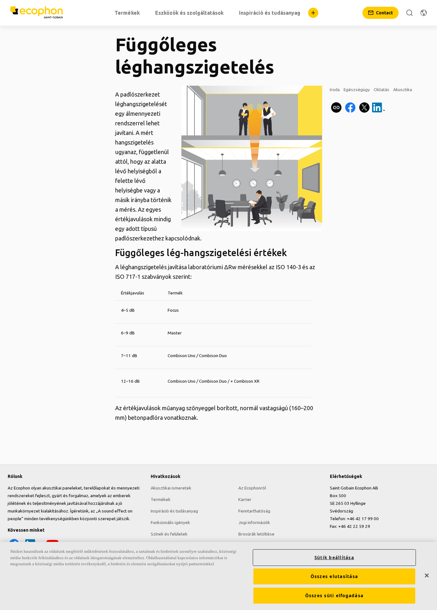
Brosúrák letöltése (256, 533)
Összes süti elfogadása (334, 595)
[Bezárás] (427, 575)
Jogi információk (254, 522)
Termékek (161, 499)
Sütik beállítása (334, 557)
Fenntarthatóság (254, 510)
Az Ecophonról (252, 487)
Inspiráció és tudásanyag (174, 510)
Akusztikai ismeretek (171, 487)
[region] (218, 576)
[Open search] (409, 13)
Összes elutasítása (334, 576)
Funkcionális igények (170, 522)
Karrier (244, 499)
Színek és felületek (169, 533)
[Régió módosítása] (423, 13)
